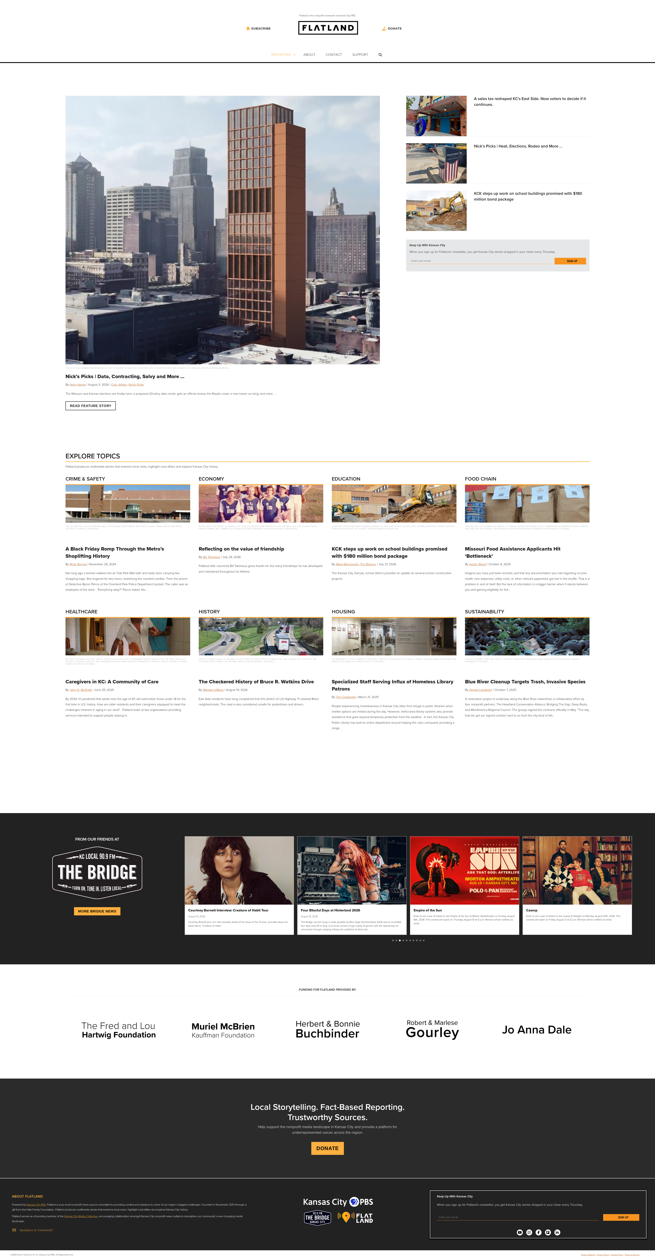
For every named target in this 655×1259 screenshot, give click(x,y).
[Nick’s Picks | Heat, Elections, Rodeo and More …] (436, 163)
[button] (294, 54)
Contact (334, 54)
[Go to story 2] (396, 940)
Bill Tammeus (211, 557)
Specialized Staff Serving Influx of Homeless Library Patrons (392, 685)
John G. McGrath (81, 690)
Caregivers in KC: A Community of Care (112, 681)
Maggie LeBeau (213, 690)
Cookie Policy (617, 1254)
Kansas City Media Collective (81, 1216)
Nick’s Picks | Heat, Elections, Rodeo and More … (518, 146)
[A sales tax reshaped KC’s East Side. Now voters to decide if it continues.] (436, 116)
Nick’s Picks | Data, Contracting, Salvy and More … (125, 376)
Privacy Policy (603, 1254)
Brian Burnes (78, 564)
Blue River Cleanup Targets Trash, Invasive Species (525, 681)
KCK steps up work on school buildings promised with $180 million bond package (528, 196)
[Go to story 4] (403, 940)
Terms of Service (632, 1254)
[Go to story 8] (417, 940)
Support (360, 54)
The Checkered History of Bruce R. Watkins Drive (256, 681)
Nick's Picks (136, 384)
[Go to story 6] (410, 940)
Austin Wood (477, 564)
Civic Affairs (119, 384)
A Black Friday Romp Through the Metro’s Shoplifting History (115, 552)
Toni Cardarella (346, 697)
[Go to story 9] (420, 940)
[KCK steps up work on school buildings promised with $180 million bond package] (436, 210)
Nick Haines (78, 384)
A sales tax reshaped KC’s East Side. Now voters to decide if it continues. (530, 101)
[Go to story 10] (424, 940)
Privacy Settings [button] (588, 1254)
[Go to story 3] (400, 940)
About (309, 54)
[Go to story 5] (406, 940)
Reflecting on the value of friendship (241, 548)
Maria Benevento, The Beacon (356, 564)
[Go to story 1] (393, 940)
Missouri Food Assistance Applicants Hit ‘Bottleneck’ (513, 552)
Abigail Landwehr (480, 690)
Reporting (281, 54)
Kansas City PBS (36, 1204)
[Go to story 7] (413, 940)
